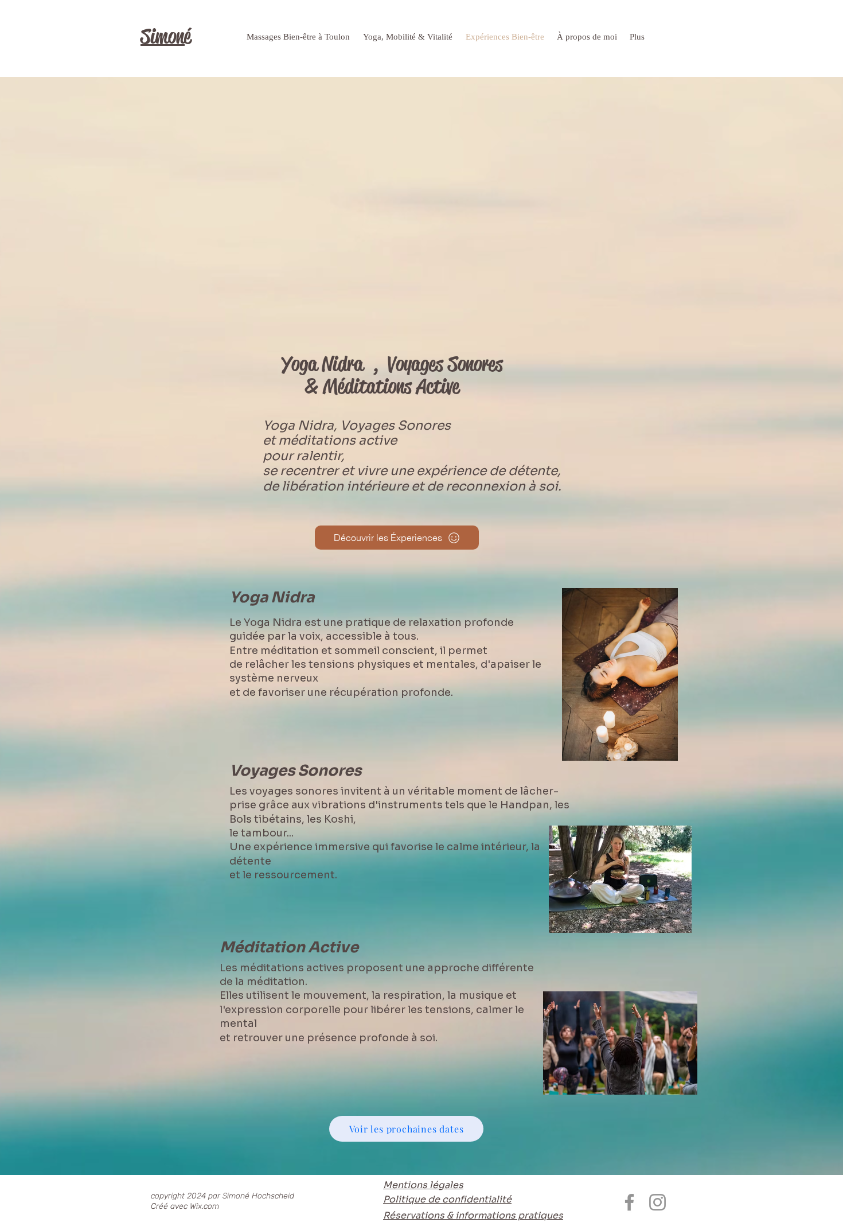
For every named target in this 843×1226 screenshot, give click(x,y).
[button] (408, 37)
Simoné (165, 36)
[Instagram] (657, 1202)
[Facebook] (629, 1202)
